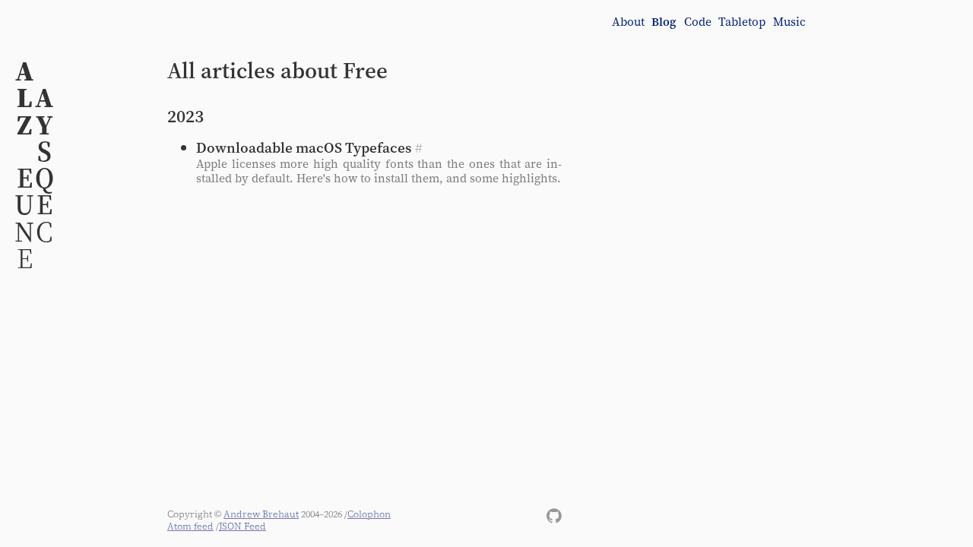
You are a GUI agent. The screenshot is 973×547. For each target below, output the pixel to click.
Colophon (369, 513)
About (628, 22)
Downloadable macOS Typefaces (303, 147)
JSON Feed (242, 526)
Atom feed (190, 526)
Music (789, 22)
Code (698, 22)
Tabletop (741, 22)
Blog (664, 22)
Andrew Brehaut (261, 513)
